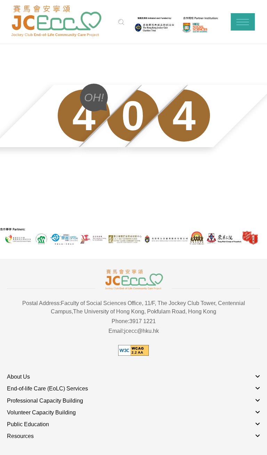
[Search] (121, 22)
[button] (242, 22)
